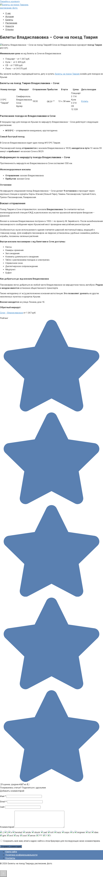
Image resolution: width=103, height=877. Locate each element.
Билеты (9, 20)
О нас (8, 13)
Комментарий (7, 827)
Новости (9, 26)
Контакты (10, 858)
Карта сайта (11, 851)
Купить (84, 101)
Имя (3, 796)
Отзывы (9, 29)
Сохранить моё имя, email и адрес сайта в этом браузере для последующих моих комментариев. (51, 841)
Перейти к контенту (10, 1)
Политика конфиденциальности (21, 855)
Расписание (11, 23)
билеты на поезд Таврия (67, 74)
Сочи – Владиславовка (11, 312)
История (9, 16)
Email (3, 801)
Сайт (2, 807)
